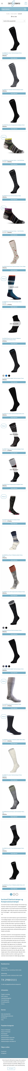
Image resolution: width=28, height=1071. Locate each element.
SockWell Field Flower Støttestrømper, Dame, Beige (13, 266)
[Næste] (17, 894)
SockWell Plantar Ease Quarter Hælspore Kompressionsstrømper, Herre (11, 339)
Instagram (3, 1053)
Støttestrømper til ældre (7, 1039)
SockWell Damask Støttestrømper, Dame (11, 195)
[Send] (25, 9)
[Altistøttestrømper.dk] (14, 3)
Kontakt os (4, 1017)
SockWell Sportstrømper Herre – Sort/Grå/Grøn (13, 160)
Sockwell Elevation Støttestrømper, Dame (11, 704)
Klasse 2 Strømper (5, 1031)
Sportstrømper (5, 1035)
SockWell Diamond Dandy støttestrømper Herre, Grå (13, 812)
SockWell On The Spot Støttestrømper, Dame (12, 89)
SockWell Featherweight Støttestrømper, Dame (13, 378)
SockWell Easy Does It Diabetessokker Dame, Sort (13, 885)
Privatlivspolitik (5, 1002)
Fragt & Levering (5, 994)
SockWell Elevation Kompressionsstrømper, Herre (13, 125)
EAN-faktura (4, 996)
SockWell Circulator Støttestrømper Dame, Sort (13, 413)
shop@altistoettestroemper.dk (13, 984)
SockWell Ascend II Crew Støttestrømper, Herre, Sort (13, 849)
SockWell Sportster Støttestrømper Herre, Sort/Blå (12, 302)
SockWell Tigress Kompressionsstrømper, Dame (13, 449)
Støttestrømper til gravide (7, 1037)
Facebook (3, 1051)
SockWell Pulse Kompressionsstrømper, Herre (12, 484)
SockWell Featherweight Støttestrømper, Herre (13, 669)
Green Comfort (14, 13)
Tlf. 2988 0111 (9, 979)
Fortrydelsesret (5, 1000)
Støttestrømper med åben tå (8, 1041)
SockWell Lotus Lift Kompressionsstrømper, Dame (13, 591)
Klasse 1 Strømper (5, 1029)
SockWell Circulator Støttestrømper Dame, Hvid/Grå (12, 775)
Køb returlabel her (6, 1014)
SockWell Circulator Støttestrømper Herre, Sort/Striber (12, 53)
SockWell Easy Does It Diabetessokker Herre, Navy (13, 739)
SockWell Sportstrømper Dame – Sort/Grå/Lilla (13, 231)
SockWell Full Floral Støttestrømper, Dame (12, 630)
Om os (2, 1004)
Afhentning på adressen (7, 1016)
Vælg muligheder (14, 58)
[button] (2, 3)
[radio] (3, 376)
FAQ (2, 1019)
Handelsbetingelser (6, 998)
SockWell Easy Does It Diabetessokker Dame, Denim (12, 555)
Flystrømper (4, 1033)
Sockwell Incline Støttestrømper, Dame (11, 519)
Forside (7, 13)
